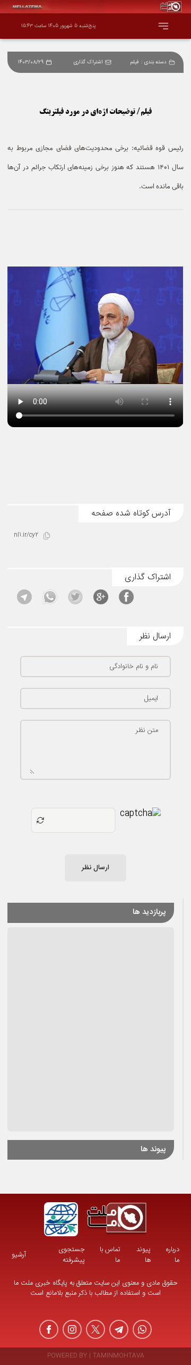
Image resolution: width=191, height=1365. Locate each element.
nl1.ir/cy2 (26, 535)
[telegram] (119, 1329)
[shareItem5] (24, 596)
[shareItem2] (100, 596)
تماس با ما (110, 1255)
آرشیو (19, 1255)
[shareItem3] (75, 596)
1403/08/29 (31, 62)
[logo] (116, 1219)
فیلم (135, 62)
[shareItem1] (126, 596)
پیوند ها (143, 1255)
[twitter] (95, 1329)
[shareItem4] (49, 596)
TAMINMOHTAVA (118, 1356)
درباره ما (172, 1255)
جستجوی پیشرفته (71, 1255)
